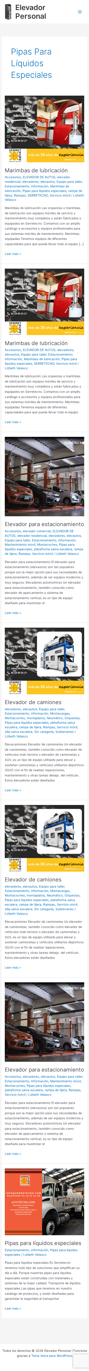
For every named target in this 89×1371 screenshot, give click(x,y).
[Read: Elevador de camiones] (44, 660)
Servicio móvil (60, 195)
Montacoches (47, 544)
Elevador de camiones (33, 702)
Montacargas (60, 713)
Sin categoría (44, 732)
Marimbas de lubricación (36, 170)
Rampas (20, 195)
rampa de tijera (30, 727)
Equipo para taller (69, 181)
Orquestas (72, 718)
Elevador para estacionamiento (44, 524)
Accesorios (13, 177)
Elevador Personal (30, 12)
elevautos (47, 181)
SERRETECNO (38, 195)
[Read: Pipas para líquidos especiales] (44, 1201)
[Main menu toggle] (80, 12)
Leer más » (13, 254)
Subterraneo (64, 732)
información (39, 186)
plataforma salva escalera (53, 549)
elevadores (30, 181)
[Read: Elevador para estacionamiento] (44, 476)
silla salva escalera (18, 732)
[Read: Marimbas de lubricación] (44, 129)
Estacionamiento (17, 186)
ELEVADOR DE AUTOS (39, 177)
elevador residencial (32, 535)
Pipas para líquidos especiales (44, 191)
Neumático (55, 718)
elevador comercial (37, 531)
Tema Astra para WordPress (51, 1356)
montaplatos (36, 718)
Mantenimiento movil (20, 544)
